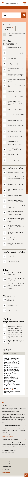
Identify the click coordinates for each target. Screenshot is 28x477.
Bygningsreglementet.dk (11, 3)
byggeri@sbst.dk (8, 389)
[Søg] (23, 15)
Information (8, 402)
